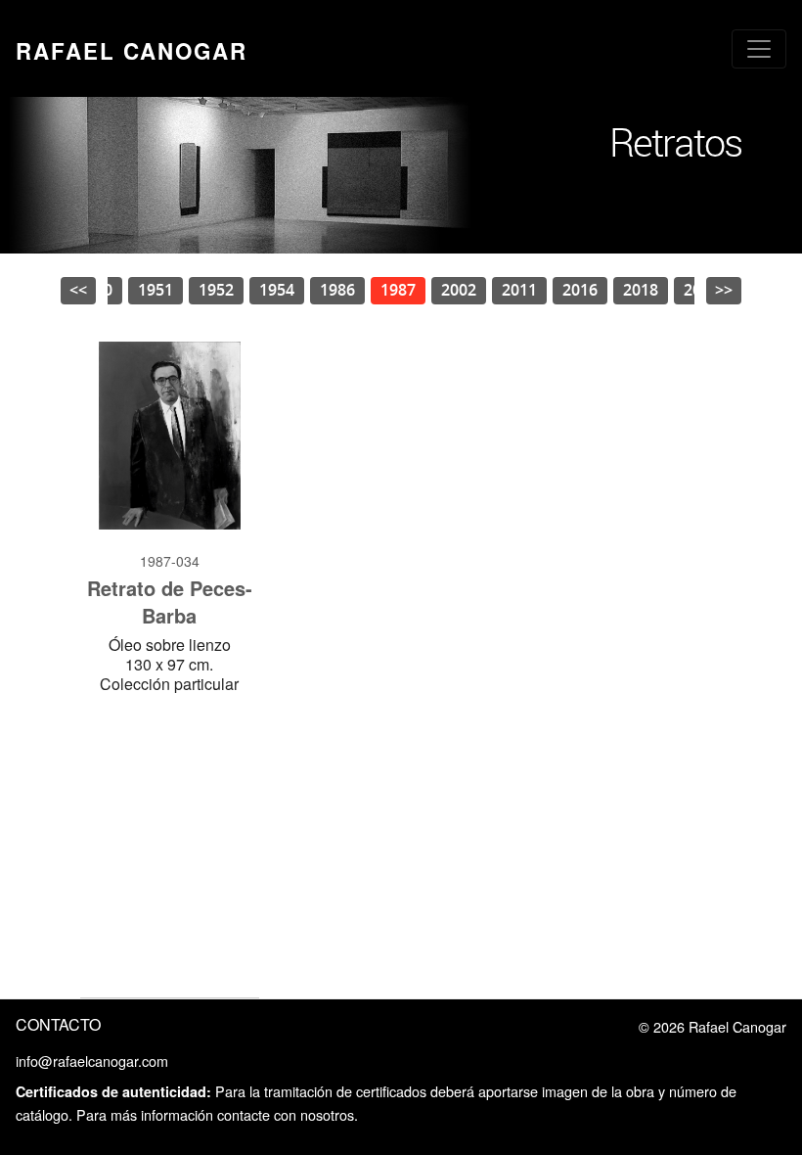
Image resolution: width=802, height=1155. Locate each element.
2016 (580, 289)
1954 (276, 289)
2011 (519, 289)
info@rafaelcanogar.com (92, 1060)
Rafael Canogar (131, 51)
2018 (640, 289)
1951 (155, 289)
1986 (337, 289)
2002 (458, 289)
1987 (398, 289)
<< (78, 289)
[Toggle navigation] (759, 49)
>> (724, 289)
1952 (216, 289)
